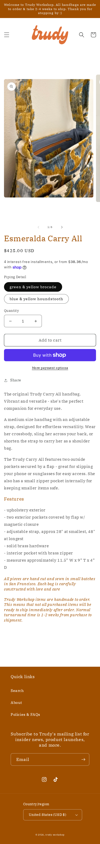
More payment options (50, 368)
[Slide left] (38, 227)
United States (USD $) (47, 814)
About (16, 702)
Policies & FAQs (25, 714)
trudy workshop (55, 834)
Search (17, 690)
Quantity (11, 310)
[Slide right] (62, 227)
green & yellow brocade (33, 287)
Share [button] (15, 380)
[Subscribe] (83, 759)
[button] (7, 35)
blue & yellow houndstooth (36, 298)
